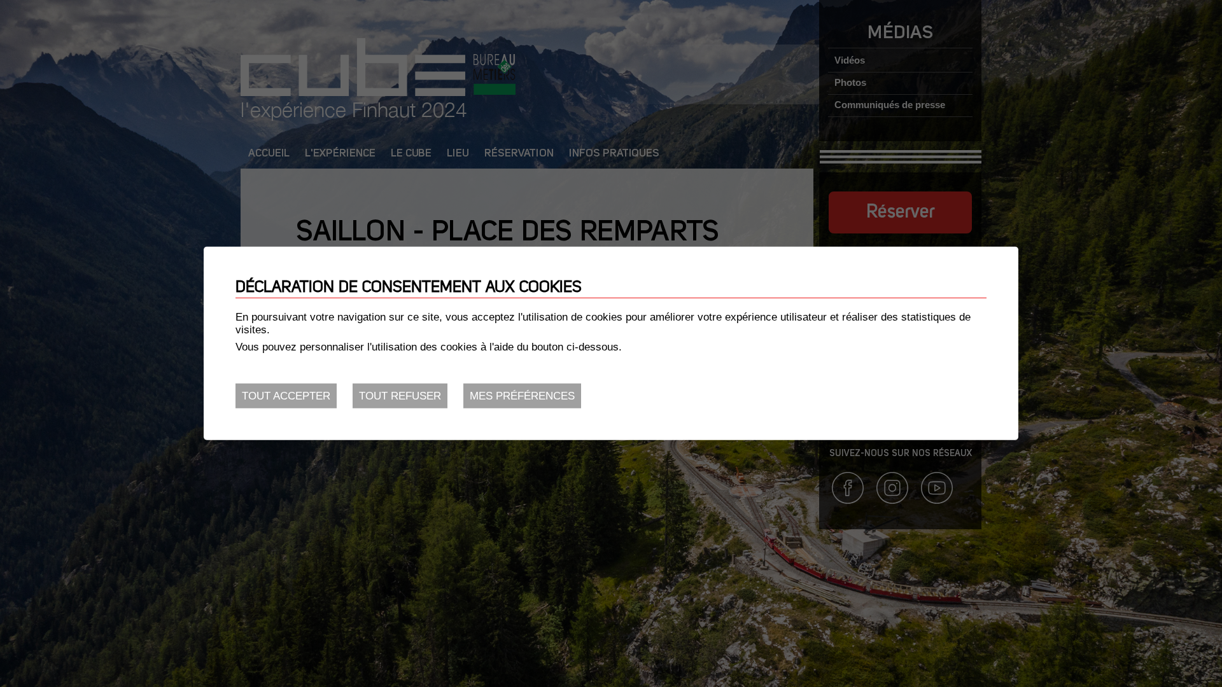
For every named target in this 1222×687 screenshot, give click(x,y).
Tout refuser (400, 396)
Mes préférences (522, 396)
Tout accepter (286, 396)
